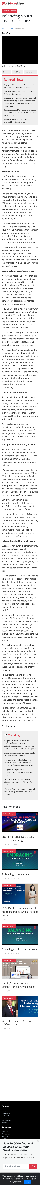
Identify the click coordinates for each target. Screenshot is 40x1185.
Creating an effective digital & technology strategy (18, 838)
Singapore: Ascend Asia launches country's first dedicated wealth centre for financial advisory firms (18, 762)
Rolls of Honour (7, 1120)
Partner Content (9, 11)
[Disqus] (20, 1069)
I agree (27, 1182)
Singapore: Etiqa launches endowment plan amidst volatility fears (18, 772)
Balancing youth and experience (19, 949)
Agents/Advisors (30, 72)
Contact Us (6, 1134)
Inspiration (5, 1115)
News (4, 1111)
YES (33, 1166)
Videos (4, 1123)
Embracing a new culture (15, 874)
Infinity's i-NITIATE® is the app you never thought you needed (19, 985)
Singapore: (8, 85)
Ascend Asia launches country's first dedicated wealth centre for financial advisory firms (20, 112)
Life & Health (17, 72)
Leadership (6, 1113)
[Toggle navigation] (35, 3)
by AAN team (6, 844)
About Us (5, 1131)
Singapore (6, 72)
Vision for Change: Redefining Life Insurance (18, 1023)
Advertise (5, 1136)
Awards (4, 1118)
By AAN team (7, 29)
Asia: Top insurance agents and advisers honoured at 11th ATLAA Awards (18, 782)
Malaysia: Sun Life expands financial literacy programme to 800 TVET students (19, 792)
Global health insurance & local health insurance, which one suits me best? (20, 912)
